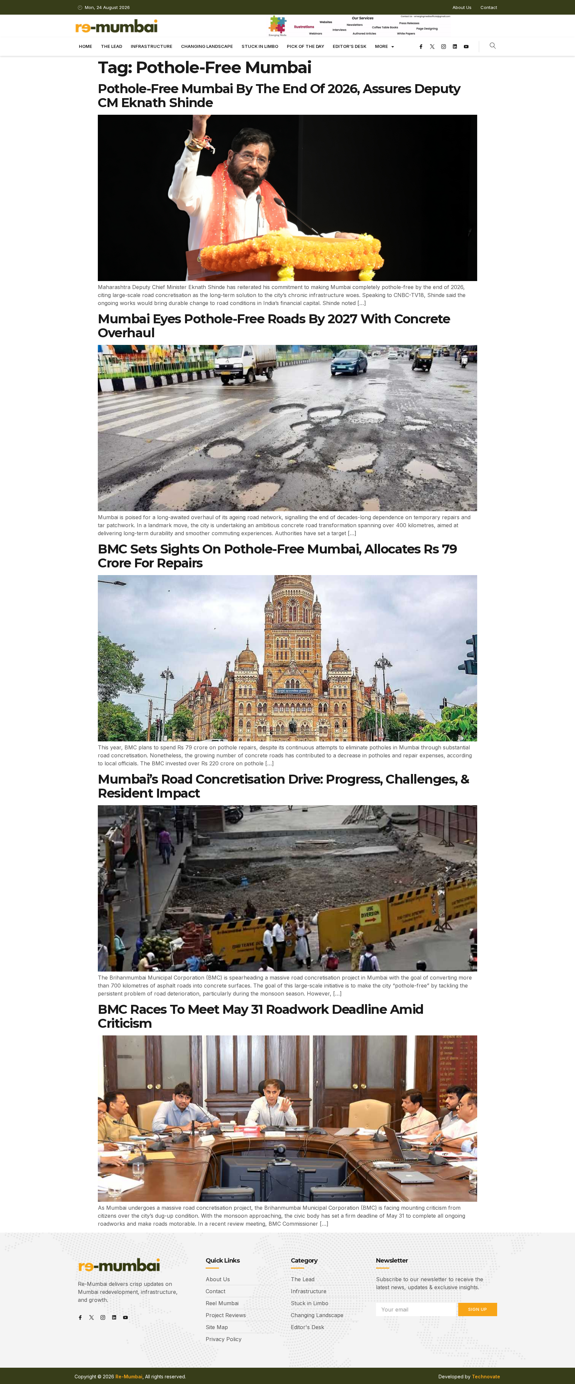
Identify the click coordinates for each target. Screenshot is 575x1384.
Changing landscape (207, 46)
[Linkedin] (455, 46)
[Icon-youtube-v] (466, 46)
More (381, 46)
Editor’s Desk (349, 46)
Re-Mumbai (128, 1376)
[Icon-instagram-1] (443, 46)
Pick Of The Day (305, 46)
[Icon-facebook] (421, 46)
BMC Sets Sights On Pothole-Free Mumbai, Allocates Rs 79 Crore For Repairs (277, 556)
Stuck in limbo (260, 46)
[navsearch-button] (493, 46)
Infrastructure (151, 46)
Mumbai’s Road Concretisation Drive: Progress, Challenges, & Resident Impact (283, 786)
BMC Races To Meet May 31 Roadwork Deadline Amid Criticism (261, 1016)
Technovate (486, 1376)
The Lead (111, 46)
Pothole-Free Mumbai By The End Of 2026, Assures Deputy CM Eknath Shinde (279, 95)
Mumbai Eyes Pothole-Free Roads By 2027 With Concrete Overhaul (274, 326)
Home (85, 46)
